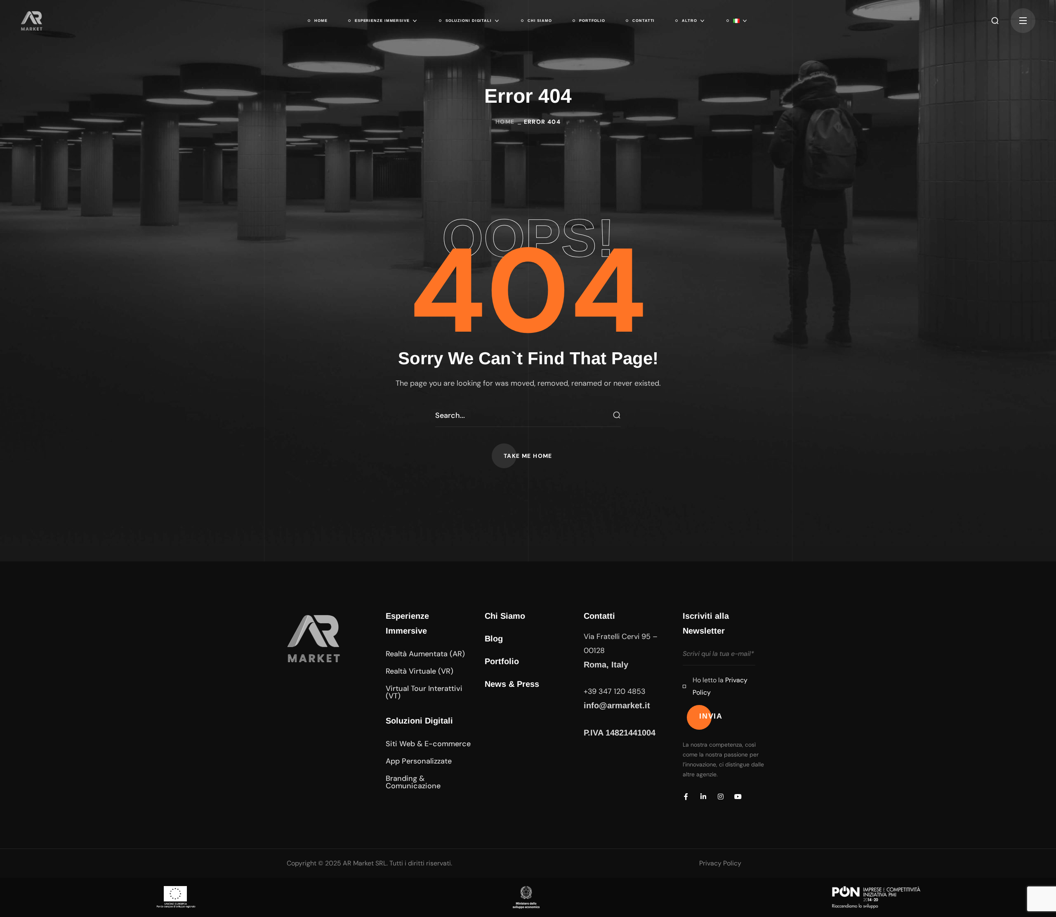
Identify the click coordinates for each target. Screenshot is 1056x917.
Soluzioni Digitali (419, 720)
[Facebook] (686, 796)
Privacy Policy (720, 863)
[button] (995, 20)
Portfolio (502, 661)
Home (505, 121)
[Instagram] (720, 796)
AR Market (358, 863)
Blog (494, 638)
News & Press (512, 683)
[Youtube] (738, 796)
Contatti (599, 615)
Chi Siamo (505, 615)
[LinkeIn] (703, 796)
